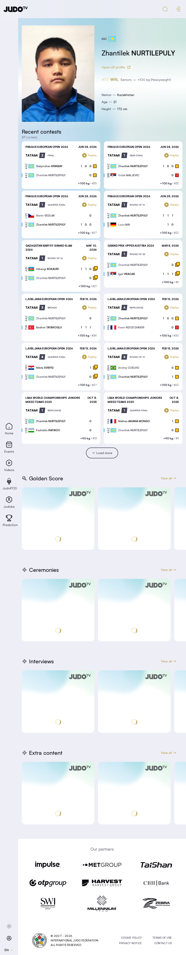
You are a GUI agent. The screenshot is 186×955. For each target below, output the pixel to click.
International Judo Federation (74, 940)
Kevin (131, 327)
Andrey (128, 367)
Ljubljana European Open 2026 (49, 299)
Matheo (134, 421)
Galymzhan (49, 166)
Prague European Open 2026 (46, 147)
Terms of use (162, 937)
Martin (45, 215)
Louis (124, 224)
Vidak (128, 175)
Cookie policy (131, 937)
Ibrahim (49, 327)
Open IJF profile (113, 67)
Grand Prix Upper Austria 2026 (131, 245)
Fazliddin (48, 430)
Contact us (163, 943)
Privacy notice (130, 943)
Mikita (45, 367)
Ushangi (47, 269)
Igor (126, 274)
